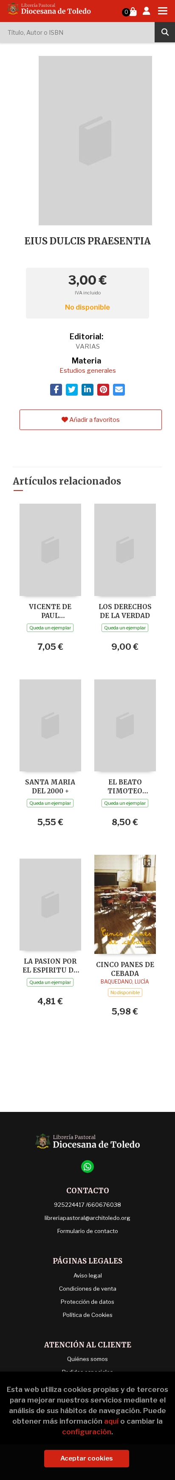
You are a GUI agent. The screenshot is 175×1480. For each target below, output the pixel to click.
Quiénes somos (87, 1358)
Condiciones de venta (87, 1288)
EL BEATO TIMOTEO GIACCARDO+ (125, 786)
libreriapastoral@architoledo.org (87, 1217)
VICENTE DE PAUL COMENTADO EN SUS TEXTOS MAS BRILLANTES (50, 611)
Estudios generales (87, 370)
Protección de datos (87, 1301)
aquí (111, 1421)
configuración (86, 1431)
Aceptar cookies (86, 1458)
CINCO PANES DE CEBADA (125, 969)
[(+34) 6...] (87, 1166)
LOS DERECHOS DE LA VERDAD (125, 611)
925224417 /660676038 (87, 1204)
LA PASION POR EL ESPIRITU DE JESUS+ (50, 965)
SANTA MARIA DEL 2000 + (50, 786)
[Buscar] (165, 32)
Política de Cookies (88, 1314)
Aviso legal (87, 1275)
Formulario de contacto (87, 1231)
